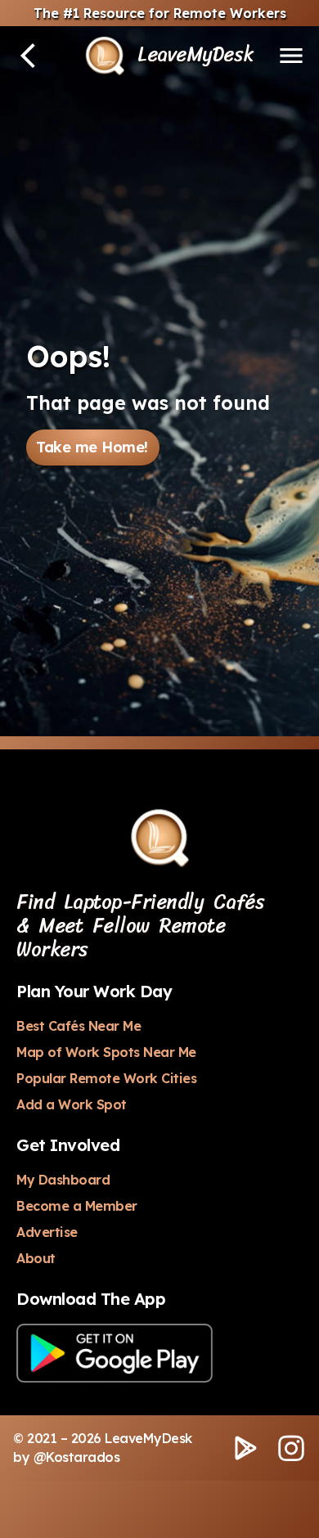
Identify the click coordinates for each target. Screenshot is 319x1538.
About (36, 1258)
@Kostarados (77, 1457)
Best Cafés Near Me (78, 1026)
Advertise (47, 1232)
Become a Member (76, 1206)
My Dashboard (63, 1179)
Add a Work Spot (71, 1104)
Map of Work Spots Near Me (106, 1052)
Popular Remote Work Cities (106, 1078)
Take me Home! (92, 447)
